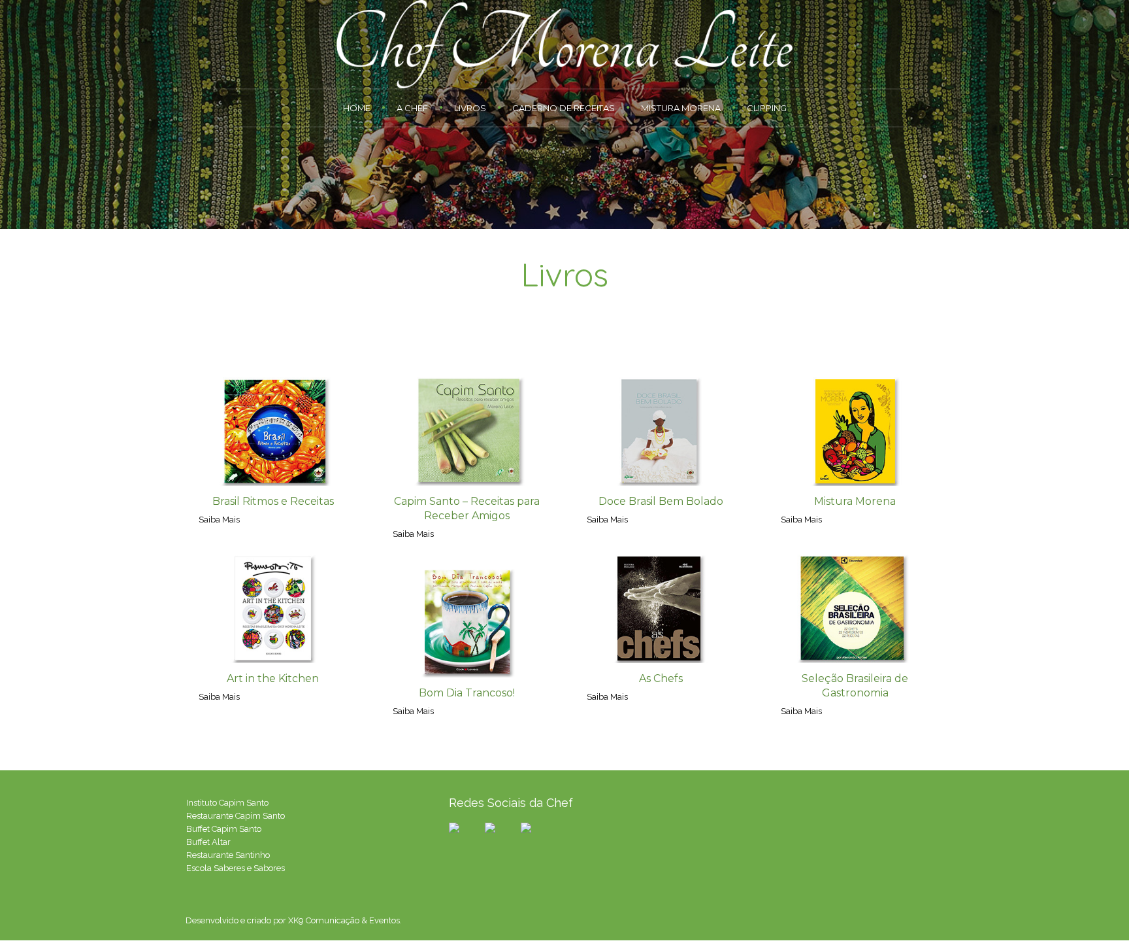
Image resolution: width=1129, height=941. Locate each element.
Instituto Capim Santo (227, 803)
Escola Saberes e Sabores (235, 868)
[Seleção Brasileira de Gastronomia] (854, 609)
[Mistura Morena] (854, 431)
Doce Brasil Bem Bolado (660, 501)
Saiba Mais (219, 519)
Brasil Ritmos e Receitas (273, 501)
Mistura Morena (855, 501)
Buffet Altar (208, 842)
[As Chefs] (660, 609)
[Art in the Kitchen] (272, 609)
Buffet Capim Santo (223, 829)
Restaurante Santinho (228, 855)
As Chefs (661, 678)
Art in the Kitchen (273, 678)
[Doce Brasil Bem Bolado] (660, 431)
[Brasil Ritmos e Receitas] (272, 431)
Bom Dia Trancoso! (467, 693)
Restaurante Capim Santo (235, 816)
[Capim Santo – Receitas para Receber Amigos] (466, 431)
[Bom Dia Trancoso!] (466, 623)
